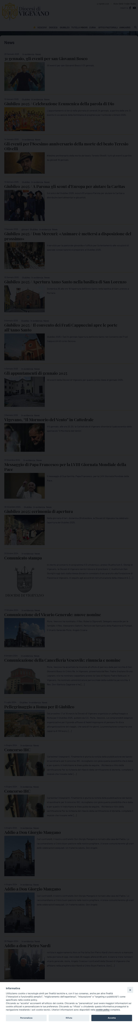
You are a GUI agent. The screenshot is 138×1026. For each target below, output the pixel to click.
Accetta (112, 1018)
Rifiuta (69, 1018)
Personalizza (26, 1018)
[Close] (130, 990)
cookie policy (103, 1009)
